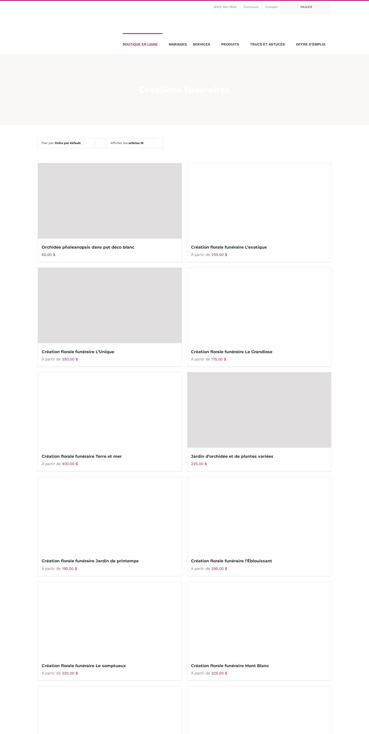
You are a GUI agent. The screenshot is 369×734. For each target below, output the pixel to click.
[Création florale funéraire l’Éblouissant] (259, 514)
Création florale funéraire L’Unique (78, 351)
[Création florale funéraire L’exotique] (259, 201)
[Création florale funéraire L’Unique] (110, 305)
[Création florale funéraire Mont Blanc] (259, 619)
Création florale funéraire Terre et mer (82, 456)
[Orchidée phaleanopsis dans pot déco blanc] (110, 201)
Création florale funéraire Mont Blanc (230, 665)
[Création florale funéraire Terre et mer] (110, 410)
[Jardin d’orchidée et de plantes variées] (259, 410)
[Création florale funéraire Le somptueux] (110, 619)
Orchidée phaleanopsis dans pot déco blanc (88, 247)
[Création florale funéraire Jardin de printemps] (110, 514)
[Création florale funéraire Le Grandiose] (259, 305)
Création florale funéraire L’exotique (229, 247)
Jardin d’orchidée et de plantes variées (232, 456)
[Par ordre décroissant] (100, 143)
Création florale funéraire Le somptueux (84, 665)
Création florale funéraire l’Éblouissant (231, 561)
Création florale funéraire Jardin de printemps (90, 561)
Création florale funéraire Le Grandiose (231, 351)
